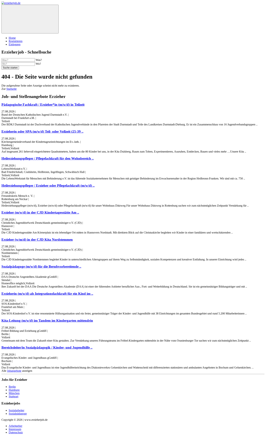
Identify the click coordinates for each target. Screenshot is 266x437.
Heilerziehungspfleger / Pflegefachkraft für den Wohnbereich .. (47, 158)
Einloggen (14, 44)
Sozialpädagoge (18, 413)
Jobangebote (14, 370)
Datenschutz (16, 432)
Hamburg (14, 389)
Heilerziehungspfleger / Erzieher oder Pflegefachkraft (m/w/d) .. (48, 185)
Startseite (11, 88)
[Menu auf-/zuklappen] (30, 19)
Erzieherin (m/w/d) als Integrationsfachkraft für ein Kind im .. (47, 293)
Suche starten (10, 67)
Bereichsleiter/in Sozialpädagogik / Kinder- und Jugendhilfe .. (46, 347)
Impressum (15, 429)
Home (12, 37)
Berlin (12, 386)
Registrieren (15, 41)
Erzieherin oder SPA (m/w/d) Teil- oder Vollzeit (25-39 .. (42, 131)
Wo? (38, 63)
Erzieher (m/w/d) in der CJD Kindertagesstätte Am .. (40, 212)
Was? (39, 59)
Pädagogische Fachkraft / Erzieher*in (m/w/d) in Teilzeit (43, 104)
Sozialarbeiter (16, 410)
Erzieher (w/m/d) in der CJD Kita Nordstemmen (37, 239)
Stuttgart (13, 396)
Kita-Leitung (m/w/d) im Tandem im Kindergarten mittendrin (47, 320)
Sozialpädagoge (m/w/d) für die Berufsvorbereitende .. (41, 266)
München (14, 393)
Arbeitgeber (15, 425)
